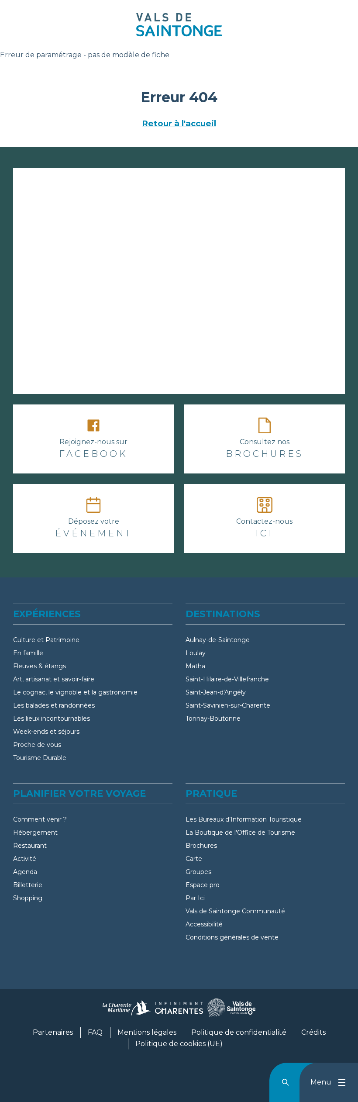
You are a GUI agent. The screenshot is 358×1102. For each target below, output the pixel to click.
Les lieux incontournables (51, 718)
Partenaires (53, 1032)
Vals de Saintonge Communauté (235, 911)
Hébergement (35, 832)
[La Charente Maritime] (126, 1011)
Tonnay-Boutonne (213, 718)
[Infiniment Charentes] (179, 1011)
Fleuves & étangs (39, 666)
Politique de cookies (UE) (179, 1044)
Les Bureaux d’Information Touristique (244, 819)
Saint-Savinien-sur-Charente (228, 705)
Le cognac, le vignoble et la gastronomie (75, 692)
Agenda (25, 872)
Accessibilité (204, 924)
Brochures (201, 846)
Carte (194, 859)
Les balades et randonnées (54, 705)
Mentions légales (146, 1032)
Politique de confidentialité (238, 1032)
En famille (28, 653)
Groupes (198, 872)
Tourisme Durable (39, 758)
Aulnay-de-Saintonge (218, 640)
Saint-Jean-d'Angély (216, 692)
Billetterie (27, 885)
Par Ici (195, 898)
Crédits (313, 1032)
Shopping (27, 898)
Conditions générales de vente (232, 937)
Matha (195, 666)
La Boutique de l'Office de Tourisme (240, 832)
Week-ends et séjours (46, 732)
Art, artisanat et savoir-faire (53, 679)
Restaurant (30, 846)
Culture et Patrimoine (46, 640)
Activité (24, 859)
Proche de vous (37, 745)
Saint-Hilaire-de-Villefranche (227, 679)
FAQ (95, 1032)
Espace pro (203, 885)
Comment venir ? (40, 819)
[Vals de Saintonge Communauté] (231, 1011)
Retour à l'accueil (179, 123)
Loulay (196, 653)
